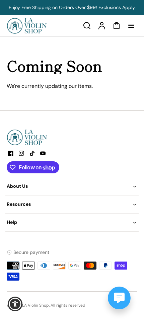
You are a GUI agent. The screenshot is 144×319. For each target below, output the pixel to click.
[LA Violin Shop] (48, 137)
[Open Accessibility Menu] (15, 304)
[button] (72, 186)
